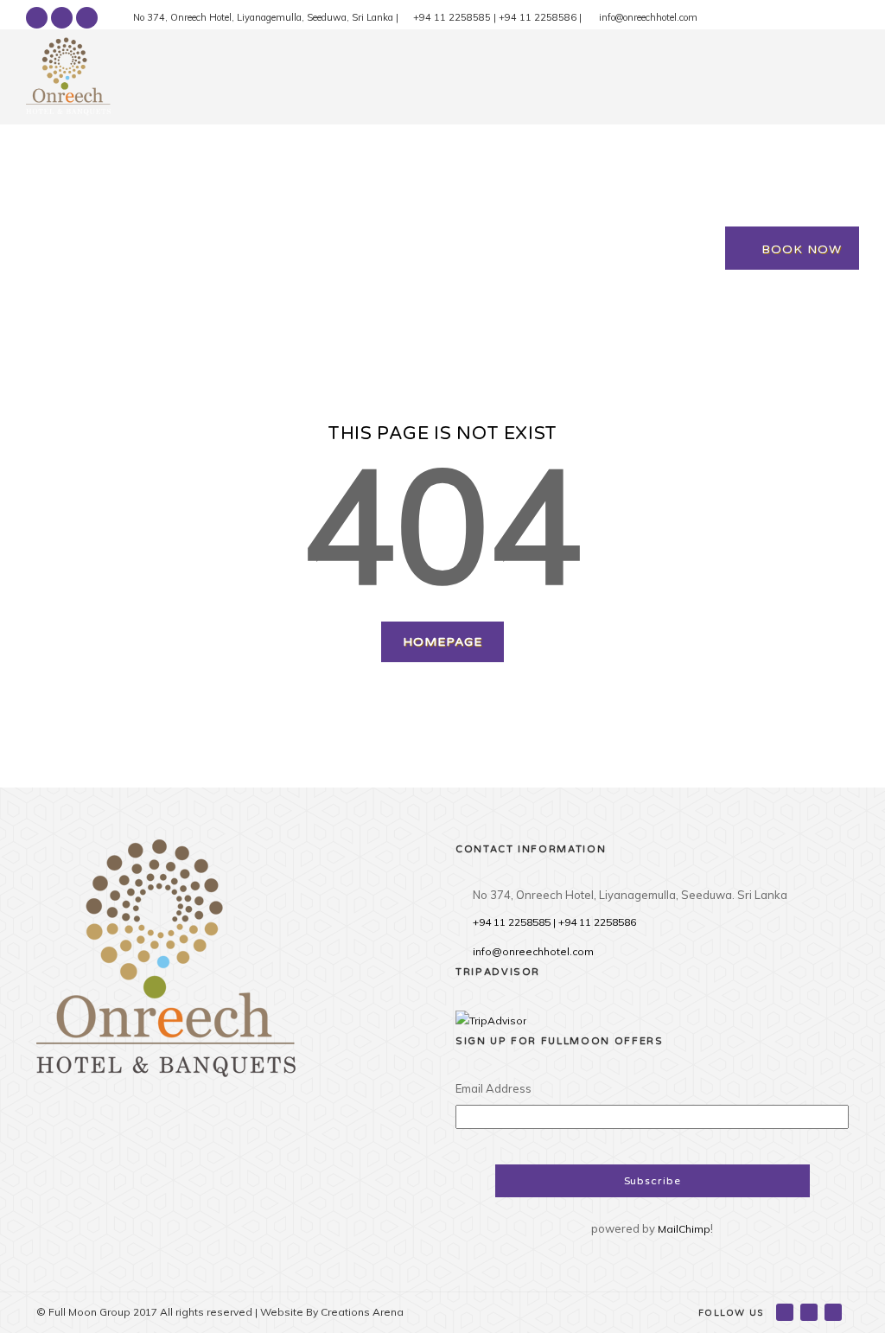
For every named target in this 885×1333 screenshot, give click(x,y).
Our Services (441, 155)
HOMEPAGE (442, 642)
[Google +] (62, 18)
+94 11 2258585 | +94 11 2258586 (554, 921)
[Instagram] (87, 18)
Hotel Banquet (312, 155)
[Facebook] (37, 18)
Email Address (493, 1088)
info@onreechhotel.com (533, 951)
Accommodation (175, 155)
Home (64, 155)
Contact (704, 155)
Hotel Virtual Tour (581, 155)
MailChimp (684, 1228)
